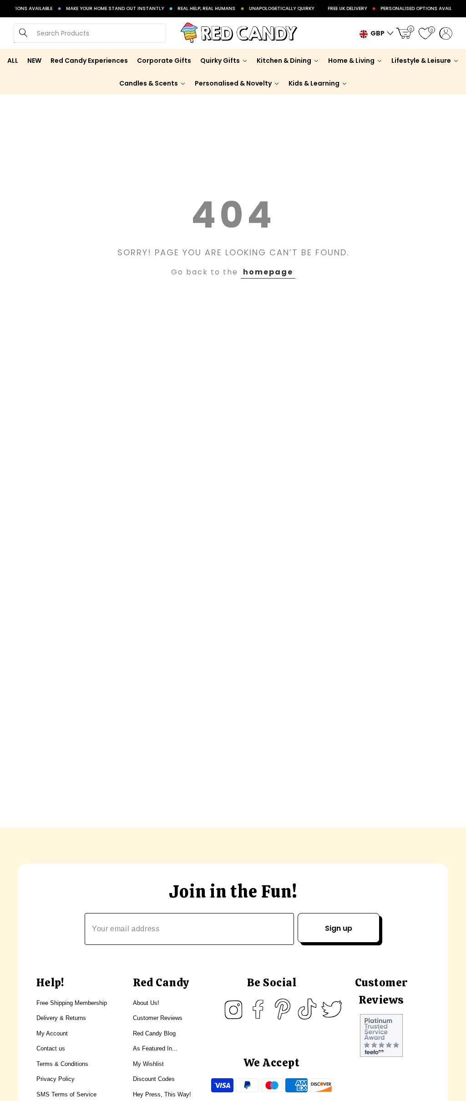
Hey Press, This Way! (162, 1094)
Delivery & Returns (61, 1018)
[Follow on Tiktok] (307, 1009)
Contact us (50, 1048)
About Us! (146, 1003)
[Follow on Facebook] (258, 1009)
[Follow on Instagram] (233, 1009)
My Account (52, 1033)
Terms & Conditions (62, 1063)
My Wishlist (148, 1063)
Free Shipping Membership (71, 1003)
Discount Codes (154, 1079)
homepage (268, 272)
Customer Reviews (157, 1018)
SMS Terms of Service (66, 1094)
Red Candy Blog (154, 1033)
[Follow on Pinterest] (282, 1009)
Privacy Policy (55, 1079)
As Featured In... (155, 1048)
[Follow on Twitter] (331, 1009)
